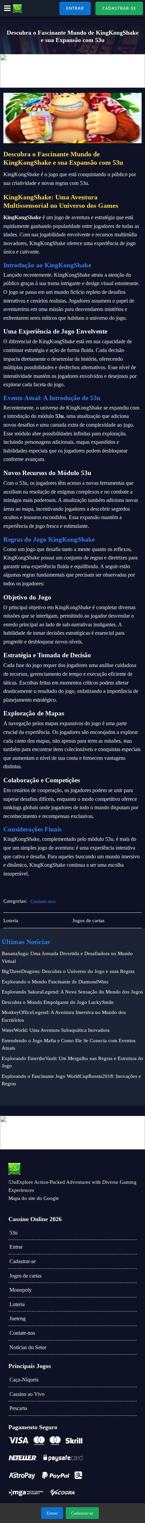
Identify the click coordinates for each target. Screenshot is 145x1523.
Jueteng (17, 1318)
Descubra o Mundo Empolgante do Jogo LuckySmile (58, 1002)
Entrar (16, 1247)
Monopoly (20, 1290)
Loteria (17, 1304)
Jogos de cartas (25, 1276)
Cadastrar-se (22, 1261)
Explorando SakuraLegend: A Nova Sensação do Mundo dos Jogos (72, 991)
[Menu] (7, 8)
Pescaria (18, 1408)
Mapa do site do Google (33, 1198)
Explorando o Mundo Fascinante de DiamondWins (55, 981)
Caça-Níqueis (23, 1379)
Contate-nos (43, 901)
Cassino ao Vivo (27, 1394)
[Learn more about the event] (72, 71)
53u (13, 1233)
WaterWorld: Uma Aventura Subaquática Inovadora (56, 1030)
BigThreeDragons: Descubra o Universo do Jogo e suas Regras (68, 971)
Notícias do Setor (27, 1347)
